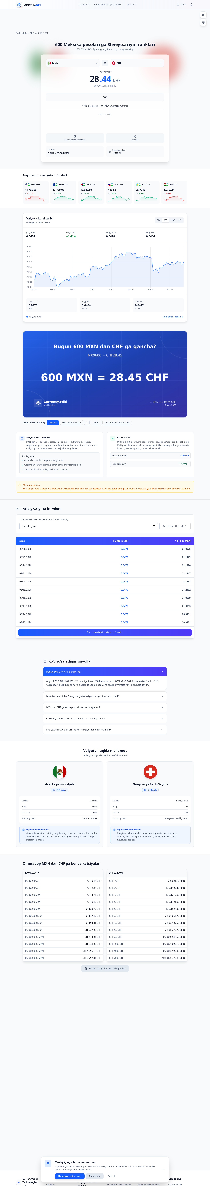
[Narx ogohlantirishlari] (191, 4)
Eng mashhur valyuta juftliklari (108, 4)
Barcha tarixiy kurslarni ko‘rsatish (105, 632)
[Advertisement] (105, 19)
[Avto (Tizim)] (203, 22)
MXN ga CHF (36, 33)
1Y (180, 220)
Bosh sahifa (21, 33)
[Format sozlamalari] (203, 14)
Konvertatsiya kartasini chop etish (107, 968)
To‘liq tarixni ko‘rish (172, 316)
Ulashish (53, 422)
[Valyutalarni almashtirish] (105, 63)
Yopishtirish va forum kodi (117, 422)
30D (165, 220)
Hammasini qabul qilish (69, 1176)
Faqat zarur (94, 1176)
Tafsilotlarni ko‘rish (173, 526)
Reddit (96, 422)
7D (158, 220)
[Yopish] (162, 1169)
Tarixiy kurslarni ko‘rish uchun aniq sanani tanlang (43, 519)
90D (173, 220)
